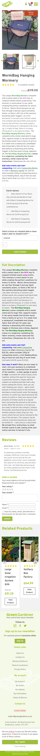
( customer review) (26, 85)
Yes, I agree (20, 742)
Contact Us (20, 657)
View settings (20, 746)
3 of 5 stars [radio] (7, 489)
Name (5, 504)
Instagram (15, 625)
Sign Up (20, 641)
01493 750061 (20, 711)
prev (2, 60)
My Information (20, 694)
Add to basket (20, 252)
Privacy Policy (20, 669)
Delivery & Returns (20, 661)
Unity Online (24, 754)
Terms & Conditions (20, 665)
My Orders (20, 685)
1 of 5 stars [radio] (3, 489)
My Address (20, 690)
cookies (11, 732)
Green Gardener (7, 4)
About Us (20, 653)
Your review (8, 493)
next (38, 60)
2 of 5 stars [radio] (5, 489)
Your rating (7, 487)
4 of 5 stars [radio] (10, 489)
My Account (20, 681)
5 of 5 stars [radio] (12, 489)
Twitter (25, 626)
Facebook (20, 625)
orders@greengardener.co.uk (20, 716)
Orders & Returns (20, 698)
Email (5, 508)
